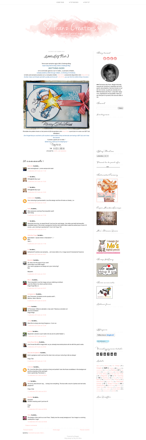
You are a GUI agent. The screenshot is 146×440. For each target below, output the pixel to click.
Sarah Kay (110, 381)
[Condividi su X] (59, 148)
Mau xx (30, 280)
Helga (29, 306)
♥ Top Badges (73, 2)
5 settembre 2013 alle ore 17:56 (37, 244)
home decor (117, 389)
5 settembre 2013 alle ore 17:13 (37, 229)
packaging (99, 391)
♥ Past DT (86, 2)
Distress (114, 370)
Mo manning (62, 151)
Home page (60, 2)
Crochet (107, 370)
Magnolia (104, 375)
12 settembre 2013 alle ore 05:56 (37, 422)
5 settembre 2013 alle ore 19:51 (37, 274)
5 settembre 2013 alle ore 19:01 (37, 254)
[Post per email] (50, 148)
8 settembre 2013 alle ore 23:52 (37, 347)
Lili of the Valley (102, 374)
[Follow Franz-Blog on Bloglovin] (106, 336)
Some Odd (112, 385)
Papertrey (105, 378)
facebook (111, 58)
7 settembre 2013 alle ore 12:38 (37, 325)
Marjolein (30, 260)
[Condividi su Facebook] (61, 148)
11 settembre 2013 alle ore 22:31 (37, 391)
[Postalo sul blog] (56, 148)
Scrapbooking (101, 385)
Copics (111, 368)
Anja (29, 381)
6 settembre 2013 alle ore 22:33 (37, 301)
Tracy (29, 415)
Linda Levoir (31, 198)
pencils (114, 391)
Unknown (31, 367)
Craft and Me (100, 370)
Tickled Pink (100, 387)
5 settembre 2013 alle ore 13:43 (37, 203)
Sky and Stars (78, 438)
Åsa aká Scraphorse (34, 353)
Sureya (119, 385)
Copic (56, 151)
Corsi (119, 368)
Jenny (30, 321)
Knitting (111, 372)
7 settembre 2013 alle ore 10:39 (37, 315)
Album (98, 365)
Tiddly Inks (110, 387)
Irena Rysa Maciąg (33, 342)
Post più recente (28, 430)
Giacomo (30, 166)
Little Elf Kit (61, 77)
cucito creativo (106, 389)
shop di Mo (65, 131)
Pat (29, 221)
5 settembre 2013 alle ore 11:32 (37, 171)
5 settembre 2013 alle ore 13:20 (37, 181)
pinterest (115, 58)
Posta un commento (31, 425)
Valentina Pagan (33, 235)
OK (29, 177)
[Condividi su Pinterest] (64, 148)
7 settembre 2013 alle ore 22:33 (37, 336)
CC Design (116, 365)
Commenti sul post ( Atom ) (36, 433)
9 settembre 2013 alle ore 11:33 (37, 361)
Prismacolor (100, 381)
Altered (106, 365)
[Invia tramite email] (54, 148)
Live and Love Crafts (117, 374)
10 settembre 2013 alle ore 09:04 (37, 375)
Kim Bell (30, 397)
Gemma (30, 331)
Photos (117, 379)
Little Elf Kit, (60, 75)
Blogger (76, 436)
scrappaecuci (32, 294)
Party (114, 378)
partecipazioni (106, 391)
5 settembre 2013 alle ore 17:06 (37, 215)
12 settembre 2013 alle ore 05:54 (37, 409)
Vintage (118, 387)
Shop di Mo (84, 75)
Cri (29, 249)
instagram (104, 58)
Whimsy (99, 389)
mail (108, 58)
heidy (29, 209)
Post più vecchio (84, 430)
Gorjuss (105, 372)
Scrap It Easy (113, 383)
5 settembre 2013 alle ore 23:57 (37, 288)
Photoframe (108, 379)
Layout (118, 372)
